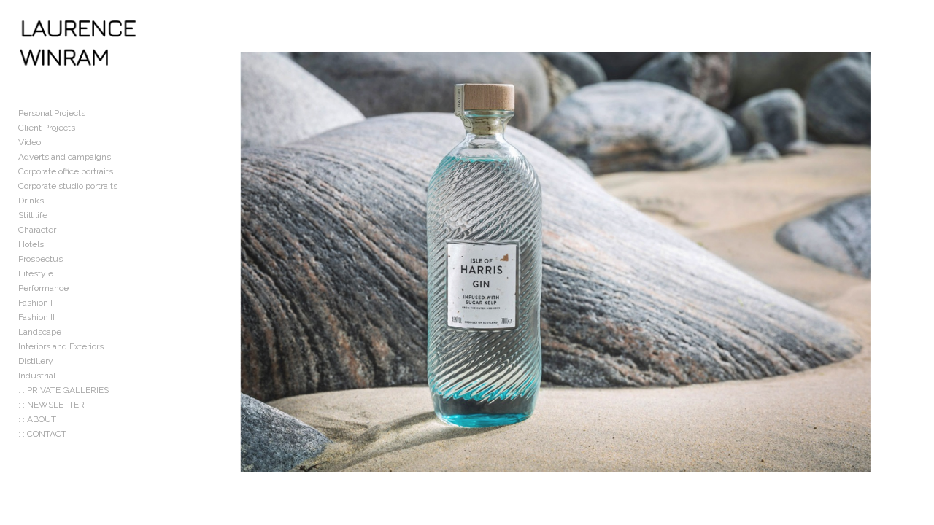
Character (37, 230)
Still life (32, 215)
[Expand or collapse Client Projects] (85, 127)
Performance (43, 288)
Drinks (31, 200)
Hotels (31, 244)
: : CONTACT (42, 434)
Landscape (39, 332)
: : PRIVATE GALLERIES (63, 390)
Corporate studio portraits (67, 186)
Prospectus (40, 259)
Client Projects (46, 127)
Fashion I (35, 303)
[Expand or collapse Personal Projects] (95, 113)
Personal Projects (51, 113)
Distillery (35, 361)
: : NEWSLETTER (51, 405)
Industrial (36, 375)
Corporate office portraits (65, 171)
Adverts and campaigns (64, 157)
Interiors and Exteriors (61, 346)
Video (29, 142)
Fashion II (36, 317)
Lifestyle (35, 273)
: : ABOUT (37, 419)
